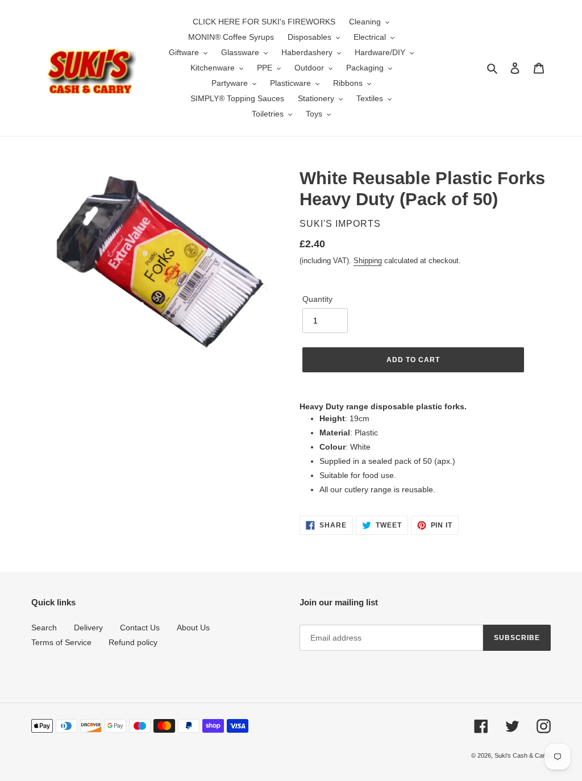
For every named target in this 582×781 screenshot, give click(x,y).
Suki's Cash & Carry (522, 755)
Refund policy (133, 642)
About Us (193, 627)
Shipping (368, 260)
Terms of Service (61, 642)
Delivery (88, 627)
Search (44, 627)
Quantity (317, 299)
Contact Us (140, 627)
